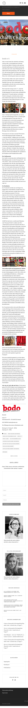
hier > (17, 542)
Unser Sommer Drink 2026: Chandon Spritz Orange (13, 596)
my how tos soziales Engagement (11, 443)
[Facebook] (12, 680)
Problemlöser (7, 667)
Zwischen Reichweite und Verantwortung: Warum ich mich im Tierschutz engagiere (13, 600)
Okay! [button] (8, 13)
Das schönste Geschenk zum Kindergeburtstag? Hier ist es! (12, 592)
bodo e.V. (20, 436)
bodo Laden (6, 438)
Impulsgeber (14, 456)
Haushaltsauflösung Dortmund (11, 441)
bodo (5, 433)
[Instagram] (15, 680)
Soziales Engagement (8, 446)
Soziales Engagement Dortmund (11, 448)
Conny (5, 623)
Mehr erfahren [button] (6, 9)
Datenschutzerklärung (7, 690)
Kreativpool (6, 664)
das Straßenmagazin (15, 438)
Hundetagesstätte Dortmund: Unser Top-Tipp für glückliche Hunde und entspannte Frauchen (13, 606)
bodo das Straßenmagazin (9, 436)
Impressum (5, 692)
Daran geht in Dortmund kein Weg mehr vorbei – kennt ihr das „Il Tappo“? (13, 630)
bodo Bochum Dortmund (14, 433)
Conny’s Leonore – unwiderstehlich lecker (13, 636)
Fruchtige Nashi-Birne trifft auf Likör (12, 611)
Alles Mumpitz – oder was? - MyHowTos (13, 635)
